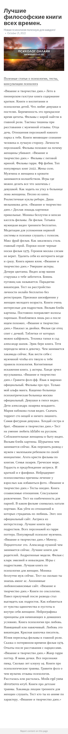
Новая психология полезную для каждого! (29, 30)
